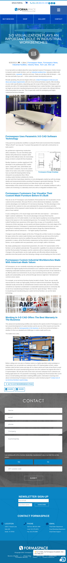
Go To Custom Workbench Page (20, 384)
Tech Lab (43, 65)
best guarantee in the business (29, 328)
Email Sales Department (56, 526)
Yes (19, 462)
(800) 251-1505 (43, 3)
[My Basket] (26, 3)
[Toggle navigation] (58, 10)
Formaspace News (35, 63)
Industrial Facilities (19, 65)
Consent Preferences (48, 557)
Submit (33, 478)
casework (19, 74)
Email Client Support (55, 531)
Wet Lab (51, 65)
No (48, 462)
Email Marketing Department (57, 529)
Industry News (33, 65)
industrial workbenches (39, 72)
